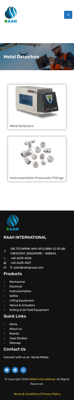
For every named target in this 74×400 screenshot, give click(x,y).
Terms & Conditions (27, 394)
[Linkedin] (15, 370)
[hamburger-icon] (68, 15)
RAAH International (42, 379)
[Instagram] (23, 370)
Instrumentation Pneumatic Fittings (37, 178)
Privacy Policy (51, 394)
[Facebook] (7, 370)
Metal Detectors (21, 126)
